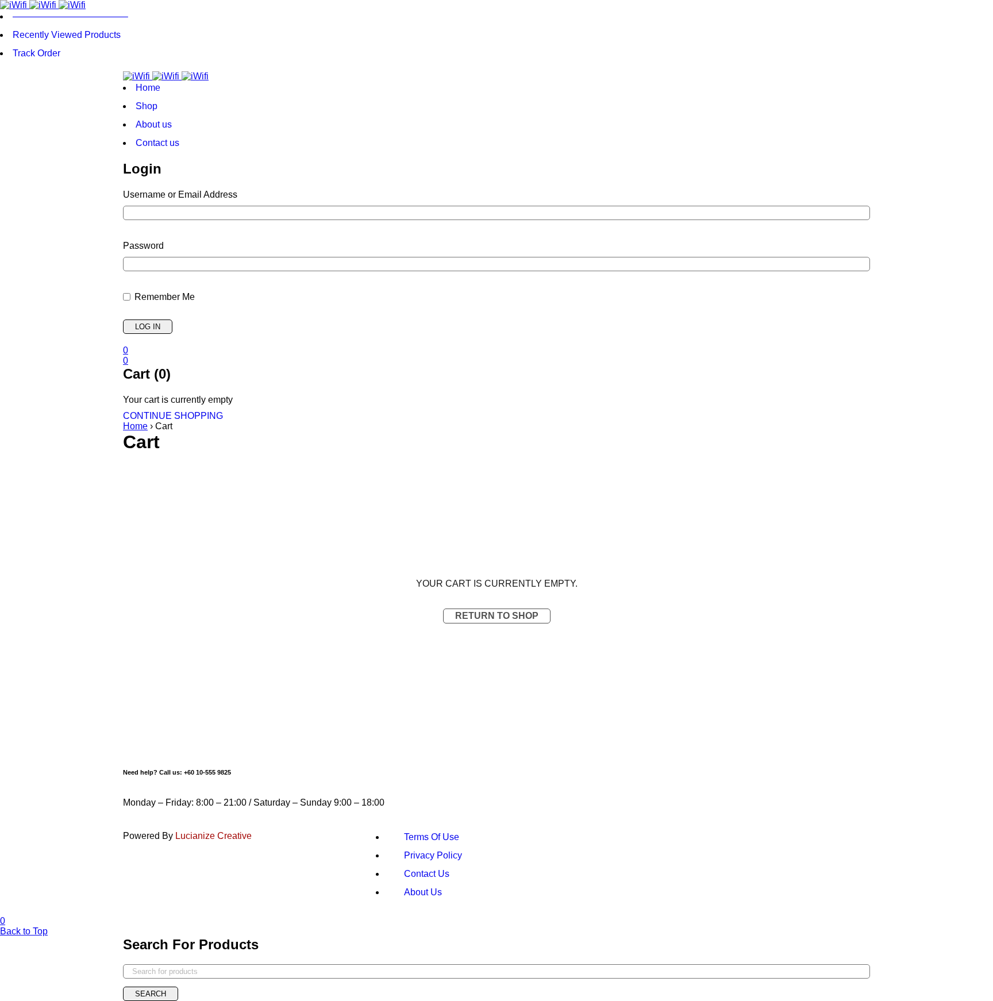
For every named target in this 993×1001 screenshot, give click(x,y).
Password (143, 246)
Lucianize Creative (213, 836)
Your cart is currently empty (178, 400)
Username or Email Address (180, 194)
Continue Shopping (173, 416)
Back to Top (24, 931)
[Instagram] (608, 783)
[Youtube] (792, 783)
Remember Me (163, 297)
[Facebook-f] (516, 783)
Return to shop (496, 616)
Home (135, 426)
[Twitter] (700, 783)
